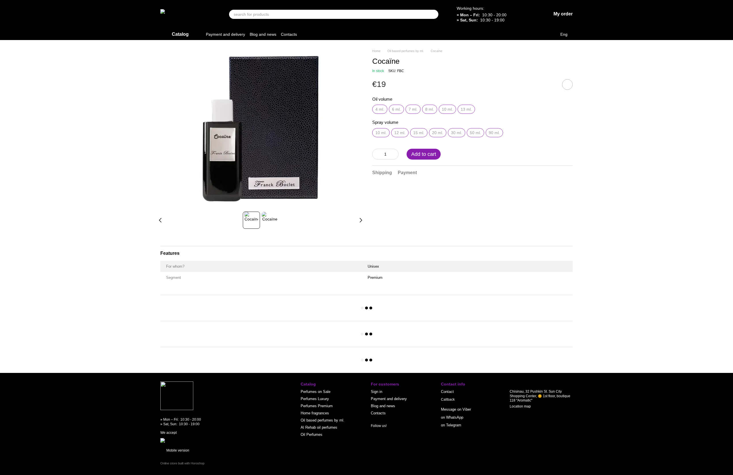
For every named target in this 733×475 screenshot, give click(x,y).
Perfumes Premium (317, 406)
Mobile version (177, 450)
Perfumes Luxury (315, 399)
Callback (448, 400)
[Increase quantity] (394, 154)
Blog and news (263, 34)
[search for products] (433, 14)
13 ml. (466, 109)
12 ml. (399, 132)
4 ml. (379, 109)
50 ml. (475, 132)
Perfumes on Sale (315, 391)
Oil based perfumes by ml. (322, 420)
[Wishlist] (531, 14)
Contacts (289, 34)
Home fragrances (315, 413)
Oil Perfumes (311, 434)
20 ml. (437, 132)
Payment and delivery (225, 34)
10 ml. (447, 109)
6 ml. (396, 109)
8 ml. (429, 109)
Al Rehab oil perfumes (319, 427)
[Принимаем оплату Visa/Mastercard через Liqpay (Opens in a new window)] (202, 440)
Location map (520, 406)
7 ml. (413, 109)
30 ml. (456, 132)
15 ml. (418, 132)
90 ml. (494, 132)
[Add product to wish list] (567, 84)
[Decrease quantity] (377, 154)
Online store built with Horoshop (182, 463)
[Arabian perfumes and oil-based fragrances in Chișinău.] (176, 395)
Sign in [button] (376, 391)
